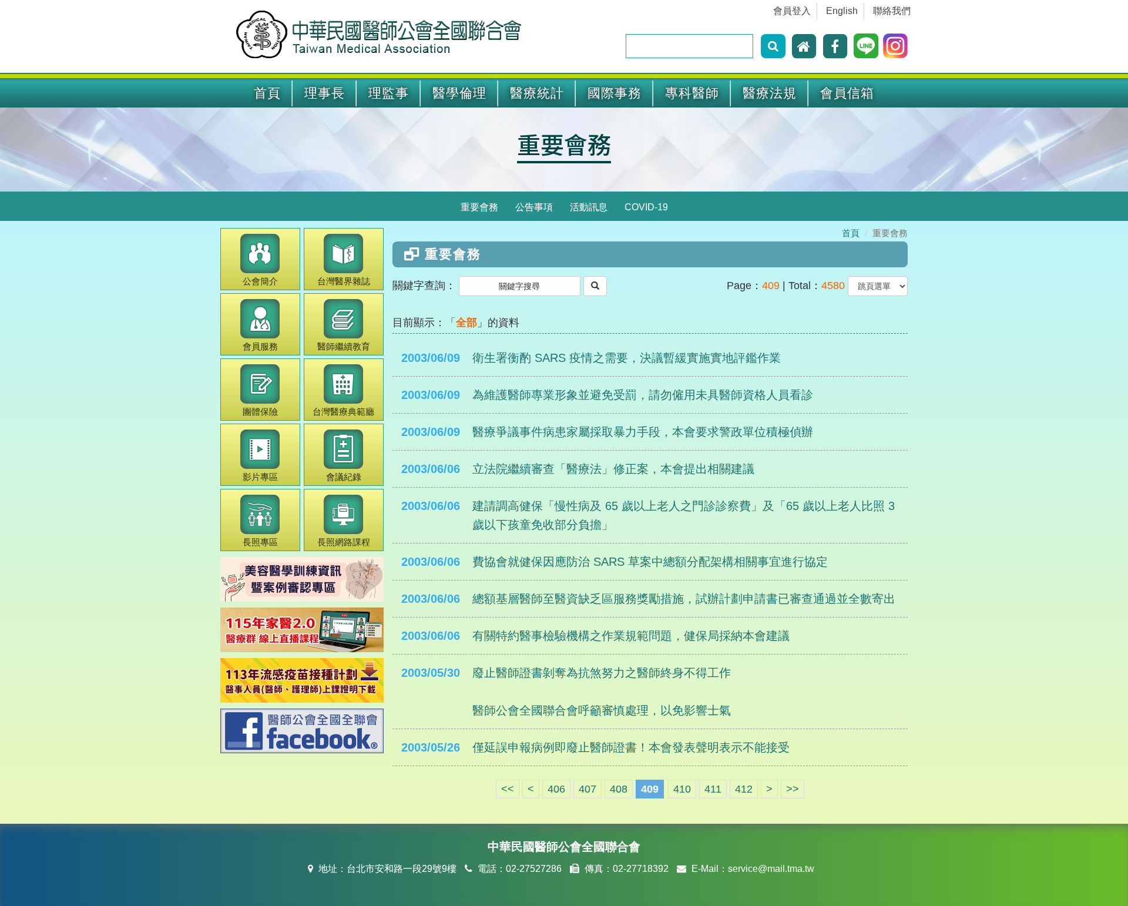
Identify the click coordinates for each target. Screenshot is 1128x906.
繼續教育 (343, 346)
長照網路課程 (343, 542)
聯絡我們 (892, 11)
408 (618, 789)
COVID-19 (646, 207)
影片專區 (260, 477)
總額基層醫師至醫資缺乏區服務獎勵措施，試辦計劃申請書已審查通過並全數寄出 (683, 598)
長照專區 (260, 542)
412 (744, 789)
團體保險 (260, 412)
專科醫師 (692, 93)
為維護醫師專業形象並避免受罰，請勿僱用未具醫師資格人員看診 (642, 394)
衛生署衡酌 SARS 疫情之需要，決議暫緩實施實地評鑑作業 (626, 357)
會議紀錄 (343, 477)
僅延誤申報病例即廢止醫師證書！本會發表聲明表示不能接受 (631, 747)
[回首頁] (805, 46)
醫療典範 (343, 412)
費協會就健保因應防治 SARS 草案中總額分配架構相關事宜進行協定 (650, 561)
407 (587, 789)
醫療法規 (770, 93)
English (842, 11)
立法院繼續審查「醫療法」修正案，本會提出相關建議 (613, 468)
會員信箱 (847, 93)
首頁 (267, 93)
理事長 (324, 93)
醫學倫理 (459, 93)
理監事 (388, 93)
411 (712, 789)
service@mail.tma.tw (771, 869)
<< (507, 789)
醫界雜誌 (343, 281)
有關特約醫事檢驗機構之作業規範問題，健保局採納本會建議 (631, 635)
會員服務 (260, 346)
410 (682, 789)
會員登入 (792, 11)
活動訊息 (588, 207)
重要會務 (479, 207)
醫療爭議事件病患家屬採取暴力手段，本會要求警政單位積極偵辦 (642, 431)
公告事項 (534, 207)
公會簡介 (260, 281)
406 (556, 789)
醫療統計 (537, 93)
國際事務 (615, 93)
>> (792, 789)
